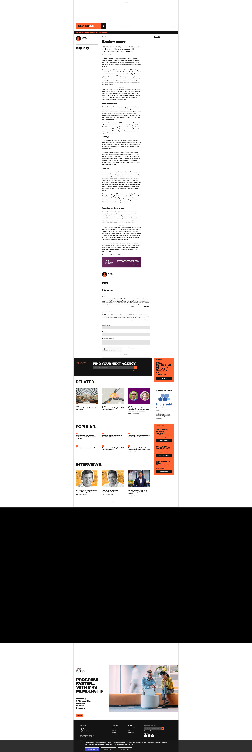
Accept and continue (91, 749)
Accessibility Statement (134, 727)
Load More (112, 502)
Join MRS (80, 715)
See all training (164, 440)
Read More (135, 264)
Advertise (114, 727)
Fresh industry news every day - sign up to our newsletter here (91, 32)
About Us (114, 730)
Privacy (130, 725)
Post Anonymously (134, 348)
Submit (126, 354)
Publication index (116, 734)
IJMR (129, 730)
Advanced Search (132, 370)
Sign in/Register (129, 26)
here (132, 744)
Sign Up (164, 378)
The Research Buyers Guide (81, 363)
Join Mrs (114, 732)
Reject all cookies (108, 749)
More (145, 465)
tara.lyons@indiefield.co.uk (164, 409)
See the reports (164, 471)
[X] (80, 49)
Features (105, 283)
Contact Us (115, 725)
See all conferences (164, 455)
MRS (123, 26)
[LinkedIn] (77, 49)
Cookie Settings (124, 749)
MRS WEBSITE (131, 732)
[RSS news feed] (83, 49)
